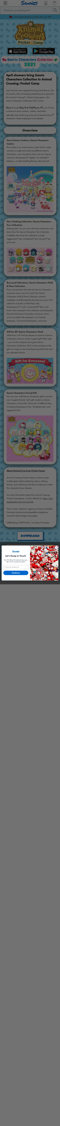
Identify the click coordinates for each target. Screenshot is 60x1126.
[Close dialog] (56, 547)
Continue (16, 572)
